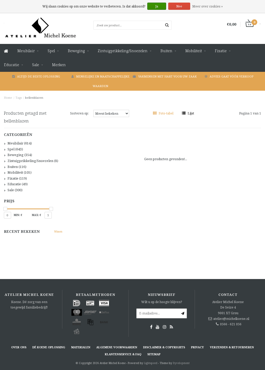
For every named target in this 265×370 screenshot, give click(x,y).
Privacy (197, 347)
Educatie (11, 64)
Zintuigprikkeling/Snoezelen (123, 50)
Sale (35, 64)
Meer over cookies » (207, 6)
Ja (156, 6)
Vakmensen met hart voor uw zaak (167, 76)
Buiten (166, 50)
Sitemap (153, 354)
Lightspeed (150, 363)
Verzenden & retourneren (232, 347)
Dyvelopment (181, 363)
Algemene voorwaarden (116, 347)
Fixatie (221, 50)
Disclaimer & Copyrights (164, 347)
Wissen (58, 231)
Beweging (76, 50)
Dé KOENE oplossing (48, 347)
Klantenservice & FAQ (123, 354)
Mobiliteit (193, 50)
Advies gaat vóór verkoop (231, 76)
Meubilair (26, 50)
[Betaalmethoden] (76, 303)
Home (8, 97)
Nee (179, 6)
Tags (19, 97)
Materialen (80, 347)
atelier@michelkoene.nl (231, 319)
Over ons (18, 347)
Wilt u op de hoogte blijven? (161, 302)
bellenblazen (34, 97)
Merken (59, 64)
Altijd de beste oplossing (38, 76)
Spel (51, 50)
